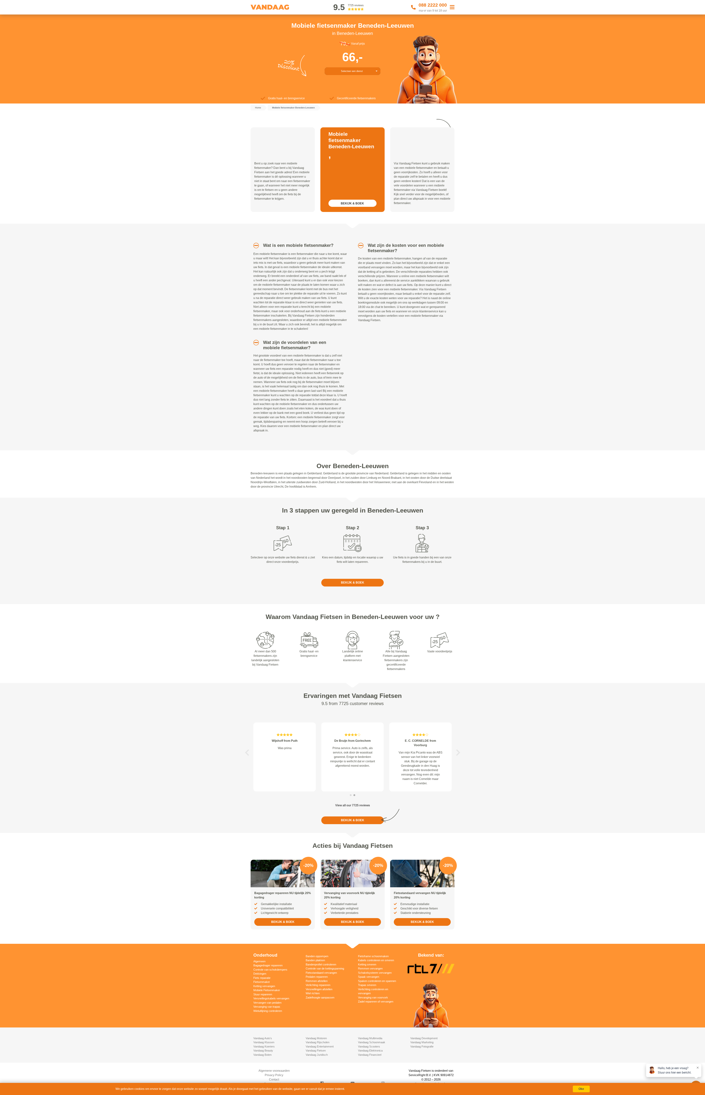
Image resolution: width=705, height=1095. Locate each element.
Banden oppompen (317, 956)
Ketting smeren (367, 964)
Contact (274, 1079)
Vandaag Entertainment (320, 1046)
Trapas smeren (367, 985)
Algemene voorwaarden (274, 1070)
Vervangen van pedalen (267, 1002)
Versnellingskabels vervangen (271, 998)
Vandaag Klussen (263, 1042)
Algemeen (259, 961)
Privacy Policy (274, 1075)
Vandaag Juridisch (317, 1054)
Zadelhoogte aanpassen (320, 997)
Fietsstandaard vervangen (321, 972)
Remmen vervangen (370, 968)
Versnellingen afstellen (319, 989)
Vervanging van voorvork (373, 997)
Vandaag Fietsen (316, 1050)
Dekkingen (259, 973)
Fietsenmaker (261, 981)
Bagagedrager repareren (268, 965)
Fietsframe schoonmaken (373, 956)
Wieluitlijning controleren (267, 1010)
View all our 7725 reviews (352, 805)
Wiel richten (313, 993)
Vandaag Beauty (263, 1050)
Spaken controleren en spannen (377, 981)
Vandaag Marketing (421, 1042)
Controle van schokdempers (270, 969)
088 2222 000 (433, 5)
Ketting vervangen (264, 986)
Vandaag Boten (262, 1054)
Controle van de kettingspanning (325, 968)
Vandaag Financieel (369, 1054)
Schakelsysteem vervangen (375, 972)
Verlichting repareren (318, 985)
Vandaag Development (424, 1038)
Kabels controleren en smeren (376, 960)
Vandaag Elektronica (370, 1050)
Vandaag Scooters (369, 1046)
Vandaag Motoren (316, 1038)
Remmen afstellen (317, 981)
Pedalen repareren (317, 976)
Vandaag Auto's (262, 1038)
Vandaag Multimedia (370, 1038)
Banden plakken (315, 960)
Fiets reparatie (261, 977)
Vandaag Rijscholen (317, 1042)
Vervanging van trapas (266, 1006)
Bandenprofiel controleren (321, 964)
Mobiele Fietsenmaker (266, 990)
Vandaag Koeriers (264, 1046)
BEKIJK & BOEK (352, 203)
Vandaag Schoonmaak (371, 1042)
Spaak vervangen (368, 976)
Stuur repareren (262, 994)
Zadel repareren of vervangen (375, 1001)
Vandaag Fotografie (421, 1046)
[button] (254, 245)
